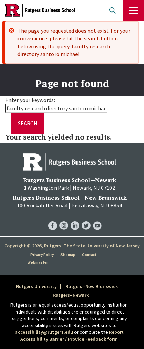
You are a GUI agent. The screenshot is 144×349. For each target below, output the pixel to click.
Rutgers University (36, 286)
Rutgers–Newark (71, 295)
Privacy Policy (42, 254)
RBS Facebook (52, 218)
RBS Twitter (86, 218)
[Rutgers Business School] (40, 10)
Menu (133, 10)
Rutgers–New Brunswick (91, 286)
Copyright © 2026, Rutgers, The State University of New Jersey (72, 246)
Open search (112, 10)
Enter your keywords (29, 99)
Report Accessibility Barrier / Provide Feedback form (72, 335)
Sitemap (67, 254)
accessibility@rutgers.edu (44, 332)
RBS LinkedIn (75, 218)
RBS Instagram (63, 218)
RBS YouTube (97, 218)
